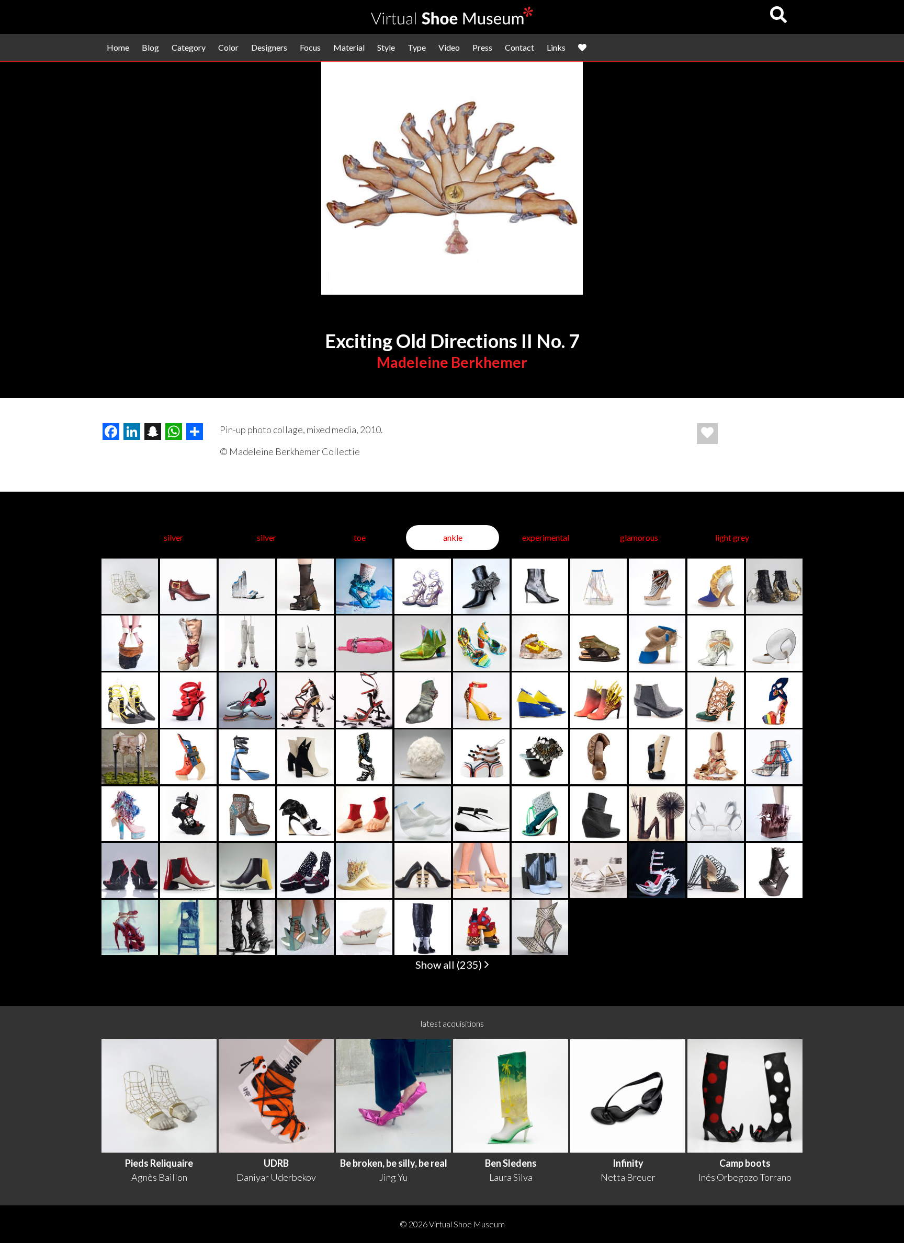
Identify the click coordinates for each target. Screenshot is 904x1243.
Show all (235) (449, 964)
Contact (519, 47)
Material (349, 47)
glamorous (639, 537)
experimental (545, 537)
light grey (732, 537)
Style (386, 47)
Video (449, 47)
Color (228, 47)
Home (118, 47)
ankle (452, 537)
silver (173, 537)
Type (417, 47)
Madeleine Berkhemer (452, 362)
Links (556, 47)
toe (360, 537)
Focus (310, 47)
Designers (269, 47)
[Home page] (452, 21)
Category (189, 47)
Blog (150, 47)
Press (482, 47)
